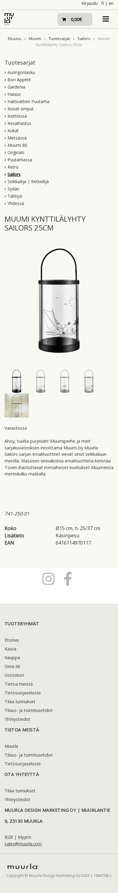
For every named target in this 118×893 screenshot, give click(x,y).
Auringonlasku (21, 72)
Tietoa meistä (19, 684)
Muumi (35, 38)
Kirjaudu (89, 3)
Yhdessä (16, 203)
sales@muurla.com (23, 844)
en (111, 3)
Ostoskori (14, 675)
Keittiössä (17, 116)
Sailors (83, 38)
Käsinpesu (67, 535)
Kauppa (12, 657)
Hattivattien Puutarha (28, 101)
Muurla (11, 746)
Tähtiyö (15, 196)
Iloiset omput (21, 109)
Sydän (13, 189)
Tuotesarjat (59, 38)
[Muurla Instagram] (48, 578)
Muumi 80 (17, 145)
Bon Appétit (19, 79)
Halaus (14, 94)
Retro (13, 167)
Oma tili (12, 666)
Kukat (13, 130)
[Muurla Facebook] (68, 578)
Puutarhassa (20, 160)
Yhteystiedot (17, 719)
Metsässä (17, 138)
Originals (16, 152)
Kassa (10, 649)
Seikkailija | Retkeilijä (28, 181)
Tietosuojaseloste (23, 693)
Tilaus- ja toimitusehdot (29, 710)
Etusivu (14, 38)
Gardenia (16, 87)
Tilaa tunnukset (20, 701)
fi (102, 3)
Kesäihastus (19, 123)
